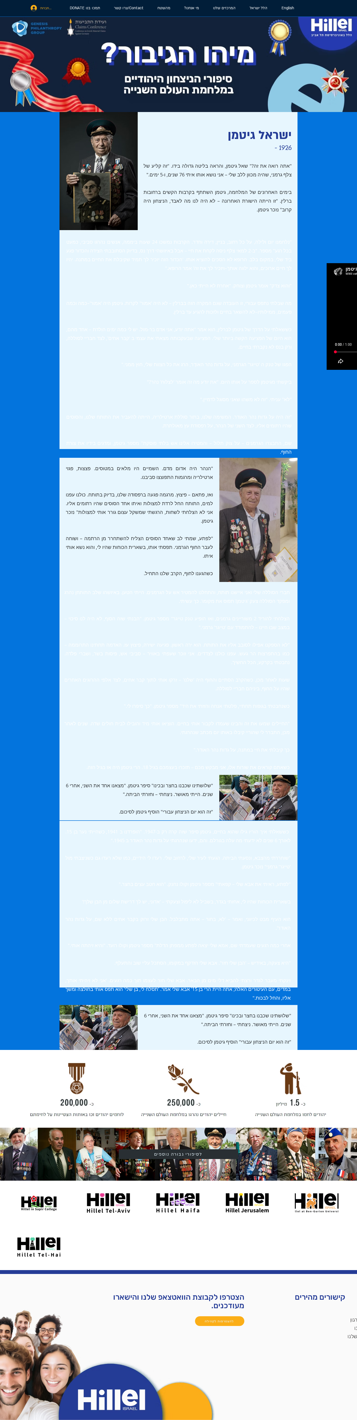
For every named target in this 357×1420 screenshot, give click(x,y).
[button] (221, 8)
